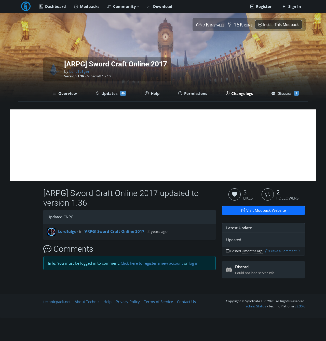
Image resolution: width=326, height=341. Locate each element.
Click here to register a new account (152, 263)
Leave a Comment (282, 251)
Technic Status (255, 306)
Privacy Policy (128, 301)
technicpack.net (57, 301)
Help (107, 301)
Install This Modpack (280, 24)
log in (193, 263)
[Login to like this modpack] (234, 194)
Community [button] (124, 6)
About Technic (87, 301)
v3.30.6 (300, 306)
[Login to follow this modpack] (268, 194)
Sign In (294, 6)
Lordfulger (79, 71)
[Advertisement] (163, 145)
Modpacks (89, 6)
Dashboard (55, 6)
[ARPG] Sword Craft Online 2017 (114, 231)
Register (263, 6)
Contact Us (186, 301)
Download (162, 6)
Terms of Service (158, 301)
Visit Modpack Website (265, 210)
